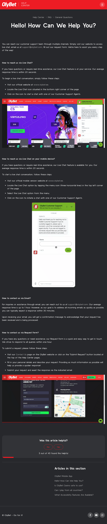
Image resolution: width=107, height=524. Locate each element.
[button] (102, 4)
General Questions (64, 17)
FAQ (49, 17)
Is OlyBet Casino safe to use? (69, 485)
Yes (58, 447)
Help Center (38, 17)
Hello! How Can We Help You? (69, 481)
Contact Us (21, 354)
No (48, 447)
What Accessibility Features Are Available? (74, 495)
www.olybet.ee (41, 84)
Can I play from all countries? (69, 490)
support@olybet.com (32, 47)
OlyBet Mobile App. (64, 476)
